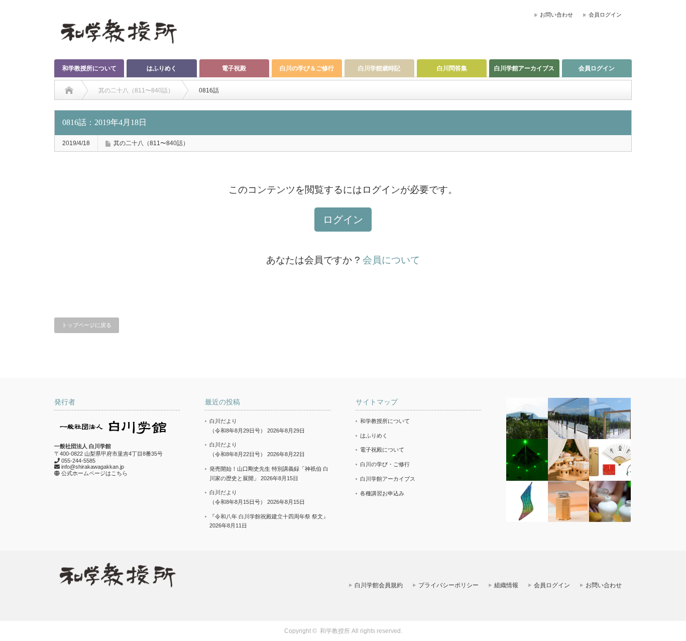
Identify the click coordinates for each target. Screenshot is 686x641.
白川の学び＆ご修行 (307, 68)
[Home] (69, 90)
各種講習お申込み (382, 493)
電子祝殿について (382, 450)
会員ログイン (605, 15)
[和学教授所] (118, 30)
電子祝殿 (234, 68)
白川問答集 (452, 68)
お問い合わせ (556, 15)
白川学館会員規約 (379, 585)
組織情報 (506, 585)
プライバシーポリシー (448, 585)
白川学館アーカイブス (524, 68)
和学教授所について (89, 68)
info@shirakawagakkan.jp (92, 467)
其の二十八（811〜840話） (151, 143)
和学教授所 (335, 630)
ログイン (343, 219)
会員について (391, 260)
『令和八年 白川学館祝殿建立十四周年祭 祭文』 (268, 516)
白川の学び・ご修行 (385, 464)
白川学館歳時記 (379, 68)
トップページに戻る (86, 325)
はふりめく (162, 68)
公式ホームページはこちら (94, 473)
